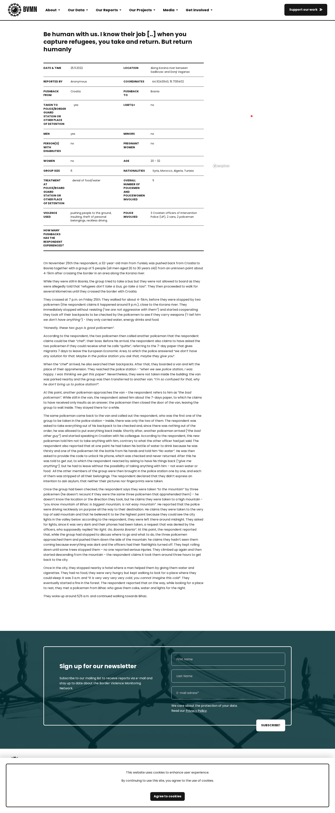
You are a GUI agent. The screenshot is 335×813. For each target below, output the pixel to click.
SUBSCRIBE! (270, 725)
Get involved (197, 10)
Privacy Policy (196, 710)
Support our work (303, 9)
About (51, 10)
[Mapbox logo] (221, 166)
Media (168, 10)
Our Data (76, 10)
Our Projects (140, 10)
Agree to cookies (167, 796)
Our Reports (107, 10)
